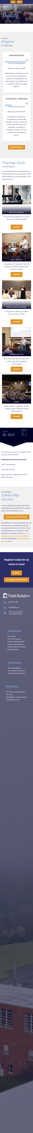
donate (16, 274)
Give (13, 1)
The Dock (9, 694)
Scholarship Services (16, 517)
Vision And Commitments (16, 673)
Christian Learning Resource (15, 692)
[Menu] (30, 7)
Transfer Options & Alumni (16, 647)
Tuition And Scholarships (16, 641)
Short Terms (11, 636)
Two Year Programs (14, 639)
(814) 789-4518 (13, 602)
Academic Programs (16, 580)
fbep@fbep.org (14, 607)
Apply (19, 1)
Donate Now (16, 147)
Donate (16, 227)
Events (16, 573)
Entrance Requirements (15, 644)
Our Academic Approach (16, 670)
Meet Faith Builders (14, 668)
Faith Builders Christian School (16, 697)
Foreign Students (13, 649)
